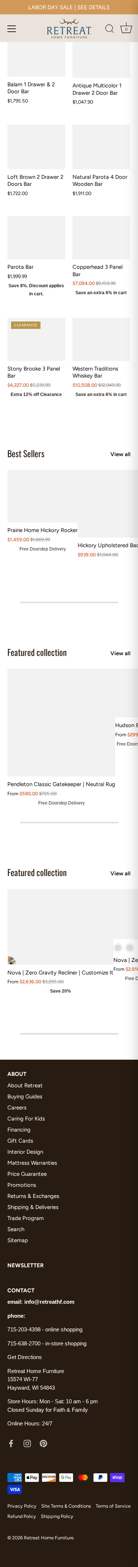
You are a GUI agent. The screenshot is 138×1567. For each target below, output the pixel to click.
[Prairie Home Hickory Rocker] (42, 496)
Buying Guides (24, 1096)
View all (120, 454)
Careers (16, 1107)
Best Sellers (26, 453)
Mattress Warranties (32, 1163)
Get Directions (24, 1357)
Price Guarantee (27, 1174)
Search (15, 1229)
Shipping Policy (57, 1516)
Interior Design (25, 1152)
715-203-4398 (23, 1329)
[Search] (110, 30)
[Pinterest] (43, 1443)
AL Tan (129, 948)
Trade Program (25, 1218)
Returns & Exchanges (33, 1196)
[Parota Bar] (36, 237)
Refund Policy (21, 1516)
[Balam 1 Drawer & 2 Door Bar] (36, 54)
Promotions (21, 1185)
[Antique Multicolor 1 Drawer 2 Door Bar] (101, 55)
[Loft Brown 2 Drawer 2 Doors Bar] (36, 147)
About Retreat (25, 1085)
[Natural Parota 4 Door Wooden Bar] (101, 147)
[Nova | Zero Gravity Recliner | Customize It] (60, 927)
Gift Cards (20, 1140)
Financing (19, 1129)
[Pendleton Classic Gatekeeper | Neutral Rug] (61, 722)
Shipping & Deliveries (33, 1207)
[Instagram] (27, 1443)
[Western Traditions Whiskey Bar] (101, 339)
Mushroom (118, 948)
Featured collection (37, 652)
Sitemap (17, 1240)
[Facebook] (11, 1443)
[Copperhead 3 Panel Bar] (101, 237)
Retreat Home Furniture (49, 1537)
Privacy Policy (21, 1506)
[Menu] (12, 29)
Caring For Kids (26, 1118)
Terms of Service (113, 1506)
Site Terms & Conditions (66, 1506)
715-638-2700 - (26, 1343)
